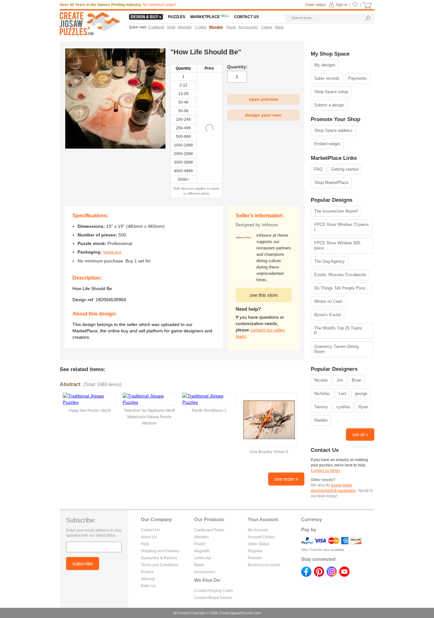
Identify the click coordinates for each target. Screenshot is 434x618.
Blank (199, 565)
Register (255, 551)
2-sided (200, 27)
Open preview (263, 99)
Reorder (255, 558)
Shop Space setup (331, 91)
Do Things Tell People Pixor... (341, 288)
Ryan (363, 406)
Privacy (147, 572)
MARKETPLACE (209, 17)
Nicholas (322, 393)
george (361, 393)
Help (145, 544)
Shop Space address (333, 130)
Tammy (321, 406)
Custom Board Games (213, 597)
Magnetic (202, 551)
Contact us (246, 17)
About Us (149, 537)
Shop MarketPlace (331, 182)
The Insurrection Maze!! (336, 211)
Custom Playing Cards (213, 590)
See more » (286, 479)
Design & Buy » (146, 17)
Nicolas (321, 380)
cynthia (343, 406)
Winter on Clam (328, 301)
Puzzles (176, 17)
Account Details (261, 537)
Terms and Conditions (160, 565)
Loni (342, 393)
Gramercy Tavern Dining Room (336, 349)
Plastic (200, 544)
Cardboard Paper (209, 530)
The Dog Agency (329, 261)
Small (171, 27)
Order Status (258, 544)
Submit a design (329, 105)
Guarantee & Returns (159, 558)
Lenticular (202, 558)
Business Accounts (264, 565)
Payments (357, 78)
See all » (360, 434)
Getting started (344, 169)
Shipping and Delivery (160, 551)
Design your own (263, 115)
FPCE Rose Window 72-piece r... (341, 227)
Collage (266, 27)
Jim (339, 380)
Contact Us (150, 530)
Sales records (327, 78)
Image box (112, 252)
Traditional (156, 27)
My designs (325, 65)
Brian (356, 380)
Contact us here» (325, 470)
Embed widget (327, 143)
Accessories (204, 572)
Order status (315, 5)
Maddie (321, 420)
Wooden (201, 537)
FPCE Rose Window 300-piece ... (337, 245)
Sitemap (148, 579)
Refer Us (148, 586)
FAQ (318, 169)
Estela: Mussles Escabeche (340, 274)
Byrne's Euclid (327, 314)
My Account (258, 530)
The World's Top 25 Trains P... (338, 331)
